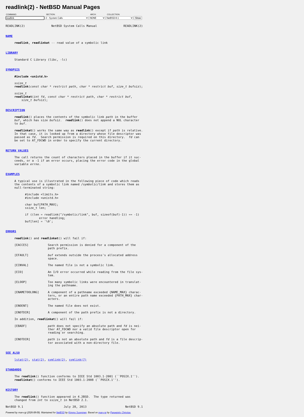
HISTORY (12, 390)
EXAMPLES (13, 174)
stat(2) (38, 359)
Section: (51, 15)
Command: (12, 15)
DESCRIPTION (15, 110)
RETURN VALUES (17, 150)
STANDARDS (13, 369)
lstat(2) (21, 359)
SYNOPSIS (13, 69)
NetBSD (60, 412)
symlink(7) (78, 359)
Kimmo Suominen (77, 412)
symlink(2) (56, 359)
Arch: (94, 15)
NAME (9, 36)
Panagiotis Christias (120, 412)
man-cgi (102, 412)
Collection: (113, 15)
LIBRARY (12, 52)
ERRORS (11, 231)
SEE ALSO (13, 352)
